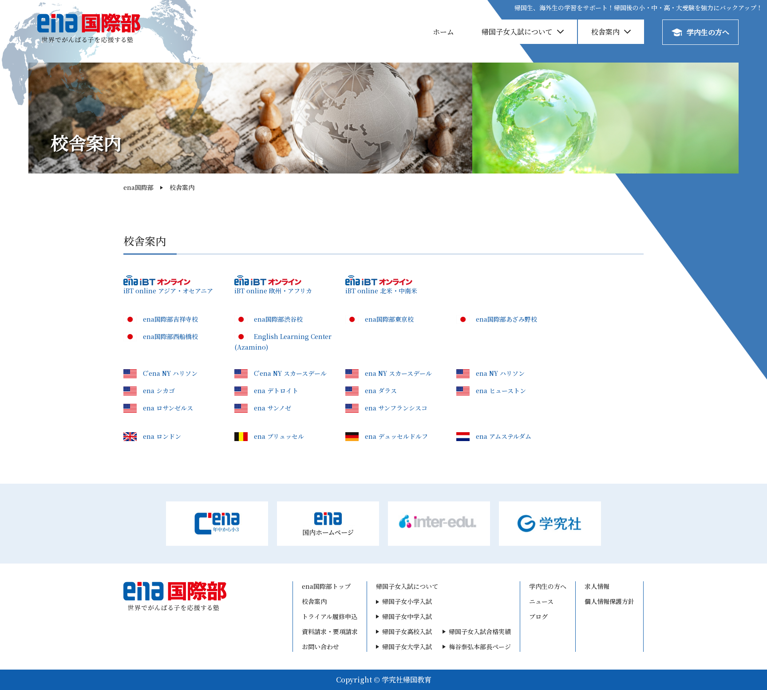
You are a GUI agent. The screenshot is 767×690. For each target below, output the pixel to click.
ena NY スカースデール (398, 373)
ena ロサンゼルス (168, 407)
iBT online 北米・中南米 (381, 290)
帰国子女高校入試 (407, 631)
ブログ (538, 616)
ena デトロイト (276, 390)
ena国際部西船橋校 (170, 336)
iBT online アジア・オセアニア (168, 290)
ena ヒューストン (501, 390)
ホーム (443, 32)
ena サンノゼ (272, 407)
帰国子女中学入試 (407, 616)
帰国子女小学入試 (407, 601)
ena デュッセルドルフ (396, 436)
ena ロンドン (162, 436)
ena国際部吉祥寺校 (170, 319)
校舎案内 (605, 32)
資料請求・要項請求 (330, 631)
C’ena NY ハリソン (170, 373)
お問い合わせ (320, 646)
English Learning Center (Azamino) (283, 341)
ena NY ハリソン (500, 373)
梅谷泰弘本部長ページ (480, 646)
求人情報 (597, 586)
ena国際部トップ (326, 586)
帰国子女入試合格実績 (480, 631)
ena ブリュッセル (279, 436)
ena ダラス (381, 390)
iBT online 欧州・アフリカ (273, 290)
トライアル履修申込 (329, 616)
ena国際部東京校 (389, 319)
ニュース (541, 601)
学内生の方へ (708, 32)
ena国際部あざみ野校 (506, 319)
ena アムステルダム (503, 436)
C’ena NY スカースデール (290, 373)
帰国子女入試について (517, 32)
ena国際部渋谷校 (278, 319)
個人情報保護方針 (609, 601)
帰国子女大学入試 (407, 646)
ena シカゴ (159, 390)
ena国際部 (138, 187)
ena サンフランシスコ (396, 407)
